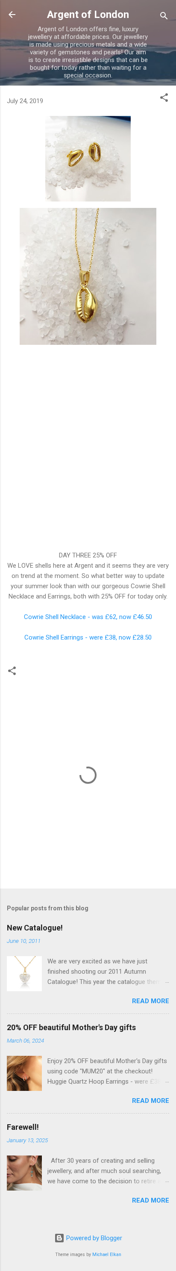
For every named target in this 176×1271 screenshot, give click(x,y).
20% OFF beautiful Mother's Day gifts (71, 1027)
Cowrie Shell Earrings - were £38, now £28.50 (88, 637)
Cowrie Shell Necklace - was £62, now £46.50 (88, 617)
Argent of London (88, 15)
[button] (164, 99)
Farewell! (23, 1127)
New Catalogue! (35, 927)
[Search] (164, 17)
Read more (150, 1001)
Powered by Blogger (93, 1238)
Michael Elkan (106, 1254)
